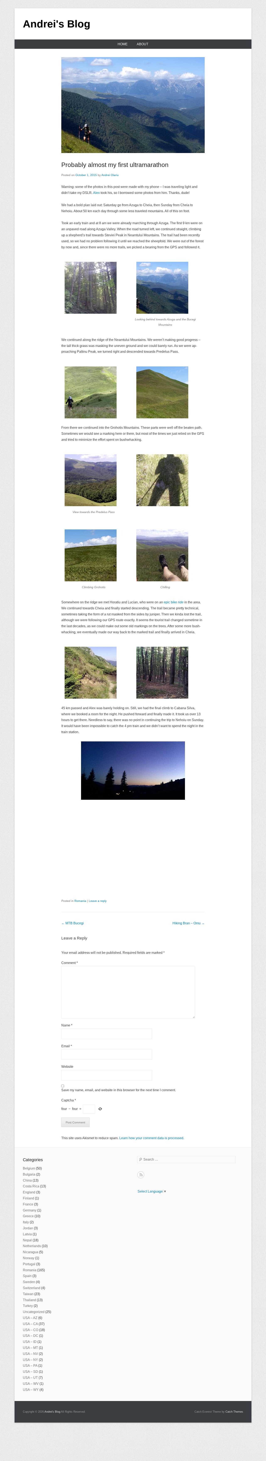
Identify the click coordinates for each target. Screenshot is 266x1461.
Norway (28, 1258)
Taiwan (28, 1294)
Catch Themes (234, 1411)
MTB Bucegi (72, 923)
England (29, 1192)
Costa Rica (31, 1186)
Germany (29, 1210)
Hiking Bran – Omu (188, 923)
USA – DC (30, 1335)
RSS (140, 1174)
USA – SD (30, 1371)
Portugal (29, 1264)
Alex (96, 193)
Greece (28, 1216)
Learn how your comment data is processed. (151, 1138)
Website (67, 1066)
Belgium (29, 1168)
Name (66, 1025)
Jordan (28, 1228)
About (142, 44)
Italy (26, 1222)
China (27, 1180)
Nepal (27, 1240)
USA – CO (30, 1330)
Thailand (29, 1300)
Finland (28, 1198)
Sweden (29, 1282)
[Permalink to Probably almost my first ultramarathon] (133, 105)
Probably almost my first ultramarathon (115, 164)
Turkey (28, 1306)
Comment (69, 963)
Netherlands (32, 1246)
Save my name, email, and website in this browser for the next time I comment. (118, 1090)
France (28, 1204)
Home (123, 44)
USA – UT (30, 1377)
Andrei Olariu (110, 175)
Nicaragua (30, 1252)
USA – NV (30, 1354)
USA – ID (30, 1341)
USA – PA (30, 1365)
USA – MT (30, 1348)
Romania (80, 901)
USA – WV (31, 1383)
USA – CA (30, 1324)
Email (66, 1046)
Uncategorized (33, 1312)
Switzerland (31, 1288)
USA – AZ (30, 1318)
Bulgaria (29, 1174)
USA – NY (30, 1360)
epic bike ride (173, 602)
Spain (27, 1276)
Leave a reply (98, 901)
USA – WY (31, 1389)
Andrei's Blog (56, 24)
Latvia (27, 1234)
